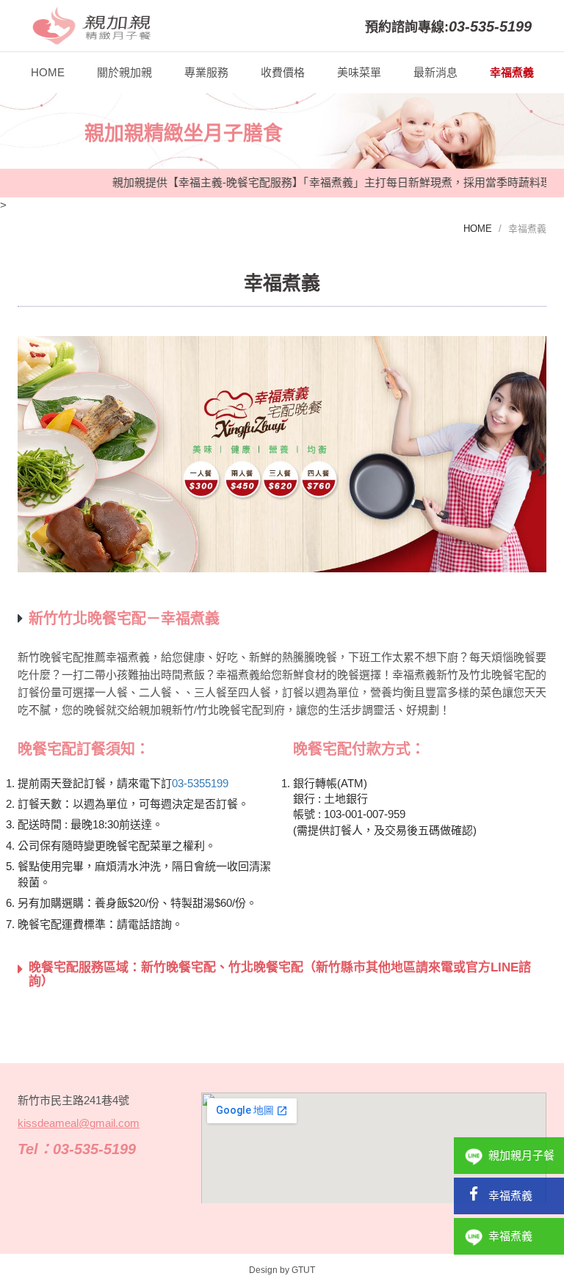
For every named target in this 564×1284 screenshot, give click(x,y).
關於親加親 (124, 72)
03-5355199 (200, 783)
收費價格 (283, 72)
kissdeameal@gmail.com (79, 1123)
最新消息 (435, 72)
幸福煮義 (512, 72)
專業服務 (206, 72)
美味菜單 (359, 72)
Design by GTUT (282, 1270)
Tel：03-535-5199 (77, 1149)
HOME (48, 72)
